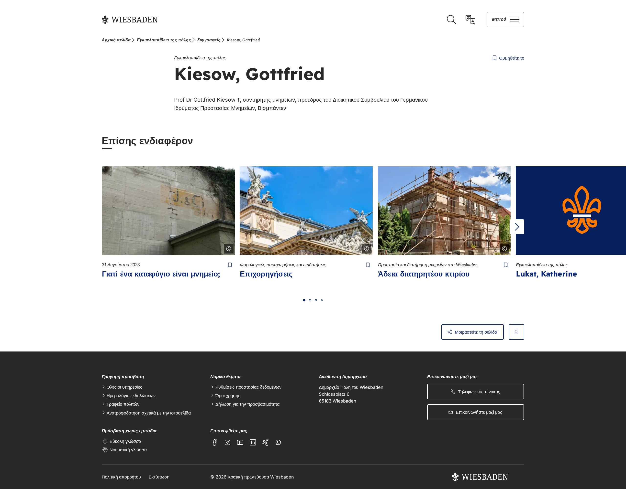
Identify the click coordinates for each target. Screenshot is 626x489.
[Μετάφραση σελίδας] (470, 19)
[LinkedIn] (252, 442)
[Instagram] (227, 442)
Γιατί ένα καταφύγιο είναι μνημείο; (161, 273)
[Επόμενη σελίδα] (517, 226)
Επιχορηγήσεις (266, 273)
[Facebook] (214, 442)
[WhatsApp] (278, 442)
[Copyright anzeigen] (228, 248)
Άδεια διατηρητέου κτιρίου (424, 273)
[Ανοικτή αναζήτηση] (451, 19)
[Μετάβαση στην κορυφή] (516, 332)
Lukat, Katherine (546, 273)
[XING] (265, 442)
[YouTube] (240, 442)
